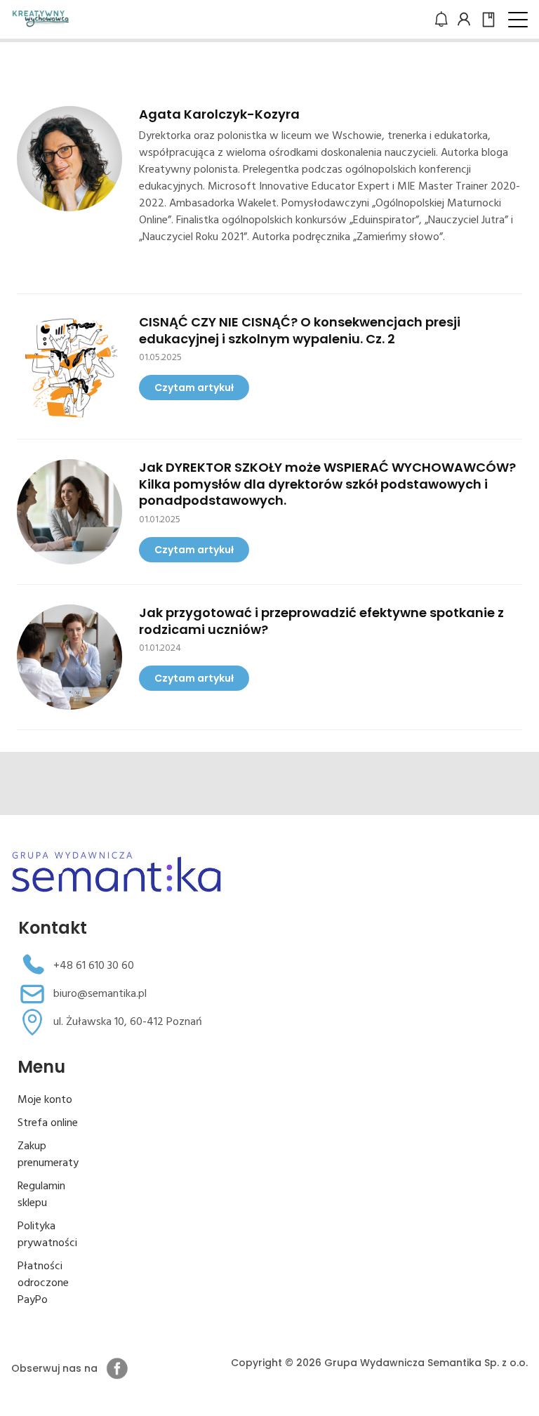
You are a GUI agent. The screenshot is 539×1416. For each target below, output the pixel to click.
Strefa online (48, 1123)
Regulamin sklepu (41, 1194)
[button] (518, 19)
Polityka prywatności (47, 1234)
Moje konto (45, 1100)
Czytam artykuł (194, 388)
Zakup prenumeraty (48, 1154)
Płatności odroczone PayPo (43, 1283)
